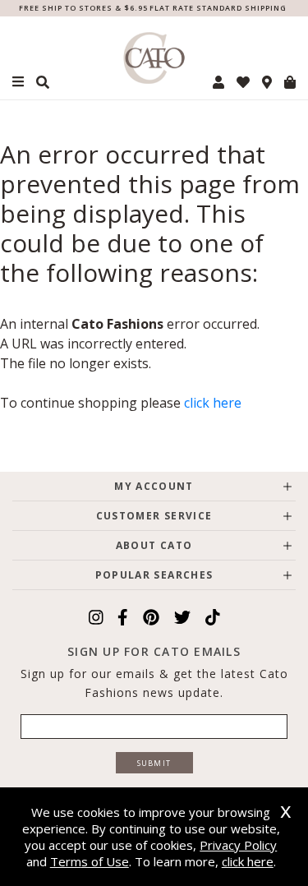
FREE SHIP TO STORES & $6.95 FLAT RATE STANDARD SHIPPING (153, 7)
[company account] (218, 82)
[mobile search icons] (42, 82)
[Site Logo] (154, 58)
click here (212, 403)
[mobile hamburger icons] (18, 82)
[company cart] (290, 82)
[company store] (267, 82)
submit (154, 763)
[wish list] (243, 82)
